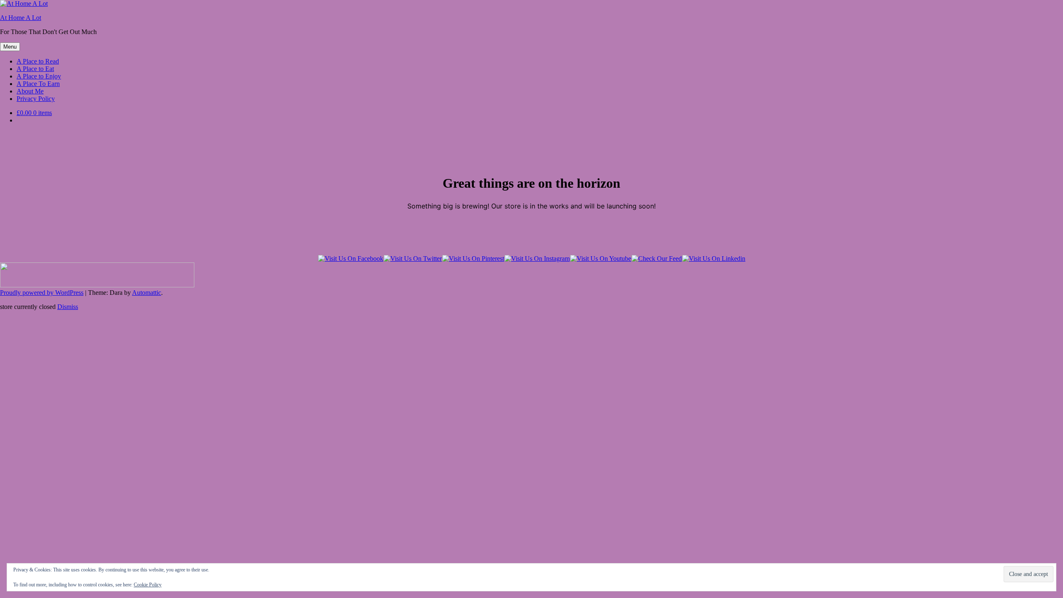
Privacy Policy (36, 98)
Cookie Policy (148, 585)
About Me (30, 91)
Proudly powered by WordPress (41, 292)
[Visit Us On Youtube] (600, 258)
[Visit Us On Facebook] (350, 258)
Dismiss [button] (67, 306)
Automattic (146, 292)
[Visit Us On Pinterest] (473, 258)
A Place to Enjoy (39, 76)
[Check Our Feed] (656, 258)
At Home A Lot (20, 17)
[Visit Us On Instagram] (537, 258)
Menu (10, 47)
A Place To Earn (38, 83)
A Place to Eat (35, 68)
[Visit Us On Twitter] (412, 258)
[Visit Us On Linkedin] (713, 258)
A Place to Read (38, 61)
